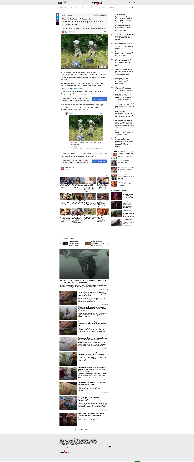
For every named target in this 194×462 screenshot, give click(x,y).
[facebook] (57, 14)
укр (60, 2)
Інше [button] (130, 7)
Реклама (76, 447)
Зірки (82, 7)
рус (65, 2)
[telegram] (57, 17)
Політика (102, 7)
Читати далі (84, 429)
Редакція (82, 447)
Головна (63, 7)
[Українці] (97, 2)
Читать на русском (100, 15)
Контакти (88, 447)
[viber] (57, 20)
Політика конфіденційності (66, 447)
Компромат (73, 7)
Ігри (92, 7)
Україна (111, 7)
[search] (134, 2)
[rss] (130, 3)
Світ (121, 7)
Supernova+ (78, 88)
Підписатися (101, 99)
